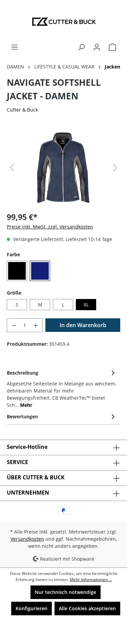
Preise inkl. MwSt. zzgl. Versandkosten (50, 226)
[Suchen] (81, 47)
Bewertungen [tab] (22, 416)
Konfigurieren (31, 608)
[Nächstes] (115, 168)
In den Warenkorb (83, 325)
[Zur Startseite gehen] (63, 21)
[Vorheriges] (12, 168)
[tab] (62, 388)
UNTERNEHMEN (28, 492)
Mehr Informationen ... (91, 579)
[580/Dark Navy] (40, 271)
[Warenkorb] (112, 47)
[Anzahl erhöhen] (36, 325)
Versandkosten (27, 539)
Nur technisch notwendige (65, 592)
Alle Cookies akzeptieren (87, 608)
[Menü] (14, 47)
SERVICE (17, 462)
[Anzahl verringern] (14, 325)
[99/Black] (17, 271)
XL (86, 304)
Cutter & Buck (22, 109)
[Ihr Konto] (97, 47)
